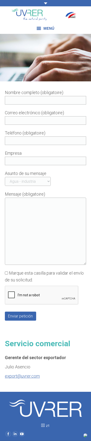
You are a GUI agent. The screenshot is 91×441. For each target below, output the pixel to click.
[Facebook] (8, 434)
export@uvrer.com (22, 376)
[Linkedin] (15, 434)
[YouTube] (22, 434)
